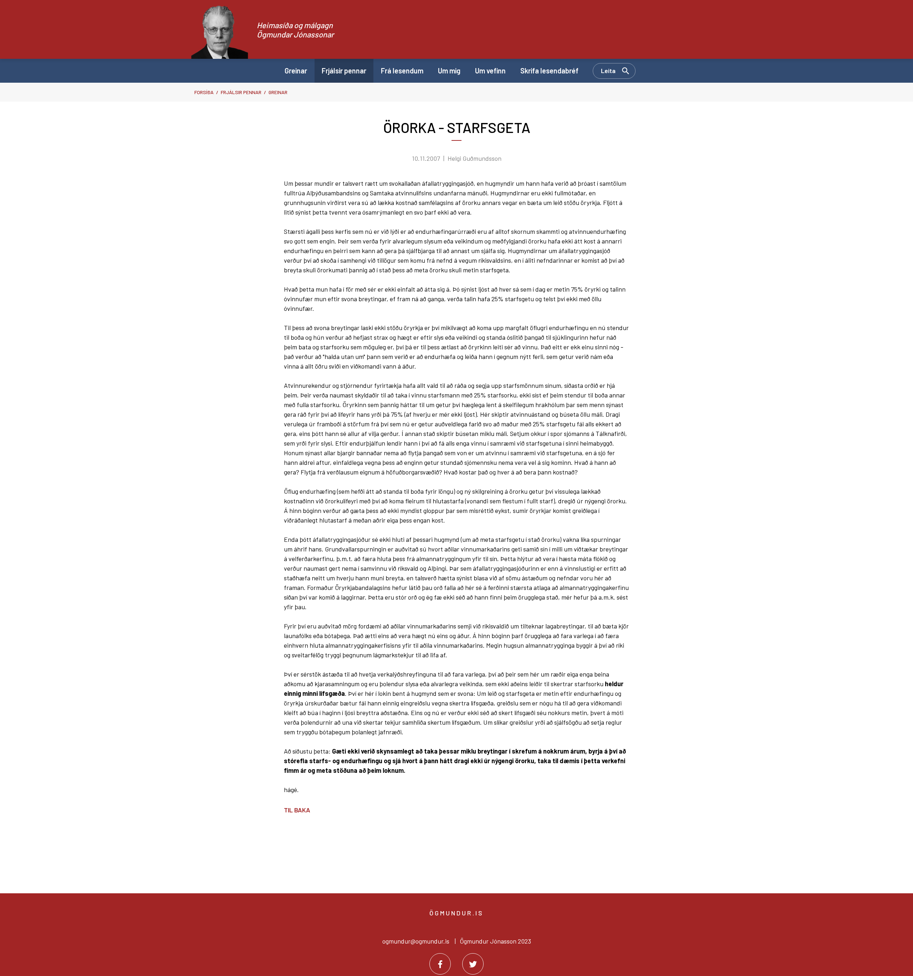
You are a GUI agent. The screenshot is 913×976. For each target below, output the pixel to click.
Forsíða (204, 92)
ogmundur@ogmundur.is (415, 941)
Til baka (297, 810)
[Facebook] (440, 964)
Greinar (278, 92)
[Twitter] (473, 964)
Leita (608, 71)
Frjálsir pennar (241, 92)
